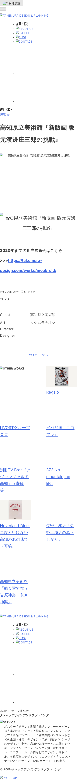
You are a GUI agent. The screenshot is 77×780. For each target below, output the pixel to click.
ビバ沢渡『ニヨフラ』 (60, 431)
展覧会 (5, 115)
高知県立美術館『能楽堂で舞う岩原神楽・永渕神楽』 (14, 591)
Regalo (52, 392)
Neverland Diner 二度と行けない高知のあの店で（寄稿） (15, 535)
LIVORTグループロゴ (15, 431)
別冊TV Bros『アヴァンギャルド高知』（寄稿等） (15, 480)
